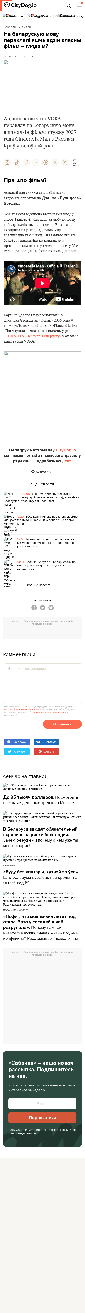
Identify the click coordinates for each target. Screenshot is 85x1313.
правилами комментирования (48, 712)
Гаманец (9, 865)
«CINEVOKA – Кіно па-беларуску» (32, 336)
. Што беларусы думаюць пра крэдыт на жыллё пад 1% (41, 877)
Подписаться (42, 1117)
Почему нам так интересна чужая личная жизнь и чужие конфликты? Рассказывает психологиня (40, 927)
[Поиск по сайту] (68, 5)
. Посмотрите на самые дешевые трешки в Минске (40, 800)
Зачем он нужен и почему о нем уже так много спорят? (41, 838)
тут (68, 461)
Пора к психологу (16, 910)
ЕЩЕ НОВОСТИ (42, 484)
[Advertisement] (44, 632)
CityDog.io (11, 56)
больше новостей (40, 585)
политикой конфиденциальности (21, 709)
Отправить (62, 724)
